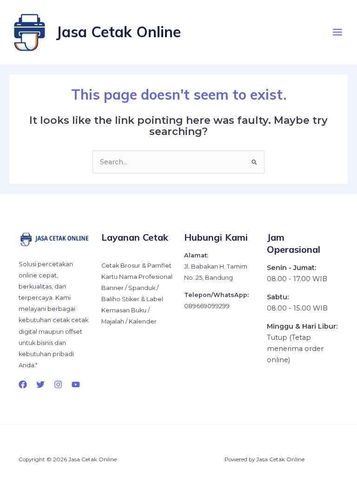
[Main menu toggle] (337, 32)
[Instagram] (58, 384)
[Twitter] (40, 384)
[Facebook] (23, 384)
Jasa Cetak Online (118, 31)
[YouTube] (76, 384)
